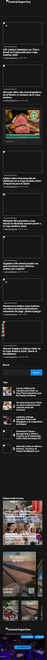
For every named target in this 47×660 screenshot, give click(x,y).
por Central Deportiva (12, 519)
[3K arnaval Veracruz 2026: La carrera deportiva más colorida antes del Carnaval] (7, 405)
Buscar (6, 365)
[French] (3, 328)
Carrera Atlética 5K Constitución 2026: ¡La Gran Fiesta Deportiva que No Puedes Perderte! (29, 392)
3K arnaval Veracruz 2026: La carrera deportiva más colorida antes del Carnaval (29, 406)
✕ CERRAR (39, 637)
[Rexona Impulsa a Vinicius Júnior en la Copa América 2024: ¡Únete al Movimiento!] (22, 332)
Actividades (10, 509)
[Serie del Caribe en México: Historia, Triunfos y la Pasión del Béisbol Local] (7, 448)
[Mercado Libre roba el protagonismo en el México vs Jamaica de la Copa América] (22, 76)
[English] (3, 335)
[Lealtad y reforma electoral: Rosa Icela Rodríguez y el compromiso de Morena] (7, 420)
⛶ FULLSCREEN (27, 637)
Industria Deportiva (10, 46)
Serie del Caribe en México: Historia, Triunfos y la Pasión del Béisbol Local (29, 448)
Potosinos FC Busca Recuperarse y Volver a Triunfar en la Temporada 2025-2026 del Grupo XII (28, 435)
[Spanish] (3, 325)
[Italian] (3, 331)
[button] (4, 8)
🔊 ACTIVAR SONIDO (22, 647)
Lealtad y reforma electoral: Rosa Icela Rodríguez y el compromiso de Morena (29, 420)
